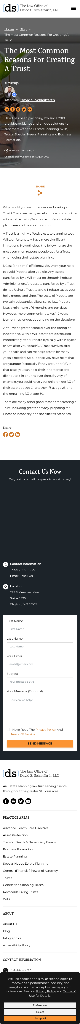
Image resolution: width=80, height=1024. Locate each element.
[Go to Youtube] (28, 802)
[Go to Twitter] (21, 802)
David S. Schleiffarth (37, 100)
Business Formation (18, 849)
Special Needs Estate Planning (26, 863)
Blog (23, 29)
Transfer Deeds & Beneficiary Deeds (29, 842)
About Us (10, 924)
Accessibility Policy (17, 945)
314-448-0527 (25, 570)
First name (15, 621)
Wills (6, 899)
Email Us (26, 576)
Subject (12, 673)
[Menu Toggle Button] (73, 8)
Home (9, 29)
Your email (15, 656)
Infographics (12, 938)
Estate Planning (15, 856)
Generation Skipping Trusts (23, 885)
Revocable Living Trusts (20, 892)
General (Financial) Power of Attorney (30, 870)
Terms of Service (23, 734)
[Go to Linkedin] (13, 802)
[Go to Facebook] (6, 802)
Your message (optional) (25, 691)
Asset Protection (15, 835)
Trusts (7, 878)
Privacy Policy (45, 729)
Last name (15, 638)
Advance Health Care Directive (25, 828)
